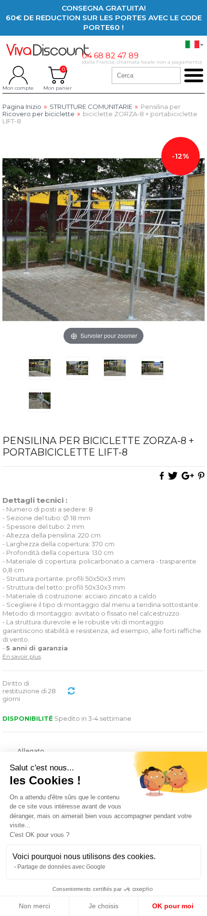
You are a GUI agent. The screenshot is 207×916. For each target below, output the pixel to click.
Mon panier (57, 75)
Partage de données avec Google (61, 866)
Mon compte (18, 75)
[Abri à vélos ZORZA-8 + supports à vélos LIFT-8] (40, 368)
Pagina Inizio (21, 106)
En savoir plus (21, 656)
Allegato (31, 750)
